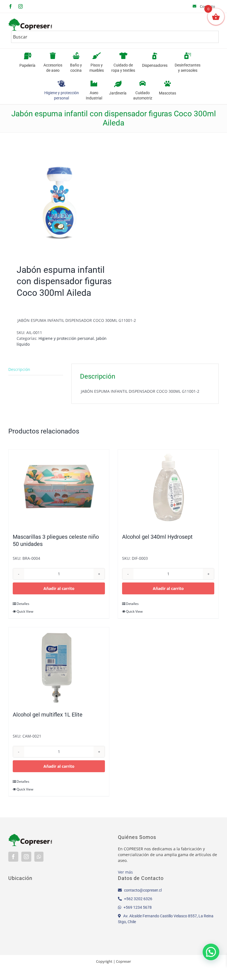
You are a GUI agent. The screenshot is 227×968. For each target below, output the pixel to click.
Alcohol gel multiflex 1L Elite (47, 714)
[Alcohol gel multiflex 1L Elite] (59, 666)
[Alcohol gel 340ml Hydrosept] (168, 489)
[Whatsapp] (38, 857)
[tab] (35, 369)
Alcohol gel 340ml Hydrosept (157, 536)
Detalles (23, 603)
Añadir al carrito (58, 588)
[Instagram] (26, 857)
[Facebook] (13, 857)
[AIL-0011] (58, 199)
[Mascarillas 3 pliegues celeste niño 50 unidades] (59, 489)
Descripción (19, 369)
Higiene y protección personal (66, 338)
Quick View (25, 611)
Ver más (125, 872)
